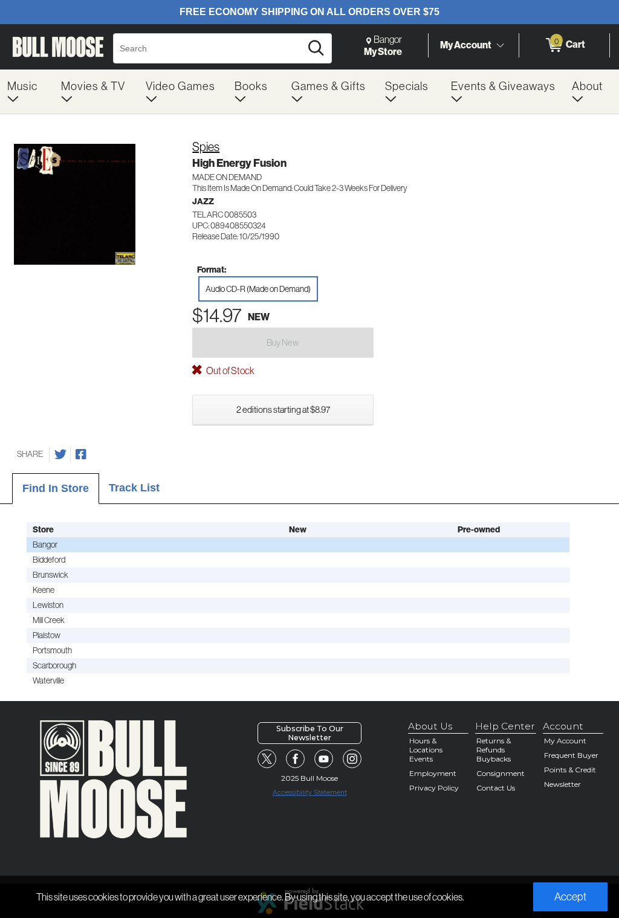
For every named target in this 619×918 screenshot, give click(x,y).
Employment (432, 773)
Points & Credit (570, 769)
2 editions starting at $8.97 (283, 409)
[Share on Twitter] (60, 454)
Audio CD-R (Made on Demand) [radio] (258, 288)
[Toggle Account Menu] (500, 45)
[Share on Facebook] (81, 454)
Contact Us (495, 787)
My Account (465, 45)
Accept (570, 896)
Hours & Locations (425, 745)
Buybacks (493, 758)
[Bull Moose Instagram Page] (352, 759)
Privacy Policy (434, 787)
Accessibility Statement (310, 793)
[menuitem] (27, 91)
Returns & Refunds (493, 745)
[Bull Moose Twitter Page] (267, 759)
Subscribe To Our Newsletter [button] (309, 733)
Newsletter (562, 784)
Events (421, 758)
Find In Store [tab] (55, 488)
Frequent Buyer (571, 755)
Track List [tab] (134, 488)
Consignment (500, 773)
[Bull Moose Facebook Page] (295, 759)
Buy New (283, 342)
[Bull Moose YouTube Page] (324, 759)
